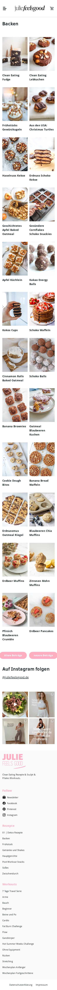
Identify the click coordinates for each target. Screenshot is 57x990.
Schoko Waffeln (39, 330)
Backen (6, 838)
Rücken (6, 955)
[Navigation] (6, 8)
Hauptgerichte (9, 855)
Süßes (5, 867)
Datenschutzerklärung (20, 984)
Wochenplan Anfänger (14, 967)
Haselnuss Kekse (13, 175)
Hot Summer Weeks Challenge (18, 943)
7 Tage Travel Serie (12, 891)
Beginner (7, 908)
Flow (4, 932)
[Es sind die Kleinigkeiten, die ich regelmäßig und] (42, 731)
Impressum (42, 984)
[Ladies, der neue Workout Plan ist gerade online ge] (42, 704)
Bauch (5, 902)
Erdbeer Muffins (13, 581)
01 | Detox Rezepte (12, 832)
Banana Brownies (14, 426)
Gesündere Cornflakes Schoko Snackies (40, 230)
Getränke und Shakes (13, 850)
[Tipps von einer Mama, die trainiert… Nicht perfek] (15, 731)
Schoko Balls (37, 376)
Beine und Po (9, 914)
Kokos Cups (10, 330)
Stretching (7, 961)
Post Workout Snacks (13, 861)
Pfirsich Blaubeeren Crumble (10, 635)
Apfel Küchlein (12, 280)
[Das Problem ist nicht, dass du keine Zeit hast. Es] (15, 704)
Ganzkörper (8, 937)
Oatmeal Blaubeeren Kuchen (37, 430)
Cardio (5, 920)
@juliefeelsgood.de (15, 677)
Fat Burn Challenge (12, 926)
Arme (5, 896)
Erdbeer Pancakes (41, 631)
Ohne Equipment (11, 949)
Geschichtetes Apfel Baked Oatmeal (12, 230)
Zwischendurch (10, 873)
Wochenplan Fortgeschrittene (17, 973)
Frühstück (7, 844)
